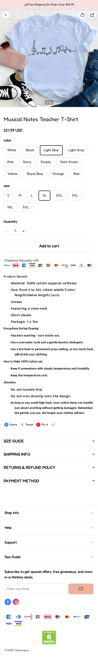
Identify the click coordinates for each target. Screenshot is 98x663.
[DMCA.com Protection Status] (49, 643)
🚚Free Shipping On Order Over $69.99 (49, 4)
